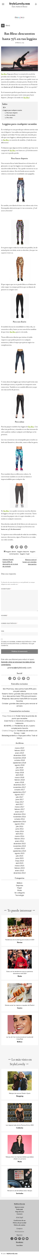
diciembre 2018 (20, 755)
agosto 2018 (19, 765)
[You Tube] (28, 678)
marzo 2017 (19, 807)
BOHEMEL (8, 726)
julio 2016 (19, 826)
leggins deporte (23, 551)
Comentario (6, 589)
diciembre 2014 (20, 873)
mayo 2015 (19, 861)
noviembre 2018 (19, 758)
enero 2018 (19, 782)
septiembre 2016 (19, 821)
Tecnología (19, 895)
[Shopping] (20, 1090)
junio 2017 (20, 799)
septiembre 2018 (19, 763)
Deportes (19, 885)
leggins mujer (25, 554)
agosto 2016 (19, 824)
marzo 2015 (19, 865)
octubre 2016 (19, 819)
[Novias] (20, 936)
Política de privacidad (19, 1223)
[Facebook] (9, 678)
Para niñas (10, 117)
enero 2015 (19, 870)
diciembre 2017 (20, 785)
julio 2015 (19, 856)
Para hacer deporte (12, 113)
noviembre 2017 (19, 787)
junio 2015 (20, 858)
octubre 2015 (19, 848)
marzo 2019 (19, 748)
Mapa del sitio (19, 1212)
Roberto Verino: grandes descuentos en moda (19, 694)
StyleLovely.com (19, 3)
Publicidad (19, 1209)
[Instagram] (18, 678)
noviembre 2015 (19, 846)
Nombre (4, 615)
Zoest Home (8, 721)
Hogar (19, 888)
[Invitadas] (20, 1187)
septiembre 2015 (19, 851)
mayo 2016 (19, 831)
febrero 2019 (20, 750)
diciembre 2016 (20, 814)
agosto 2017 (19, 794)
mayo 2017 (19, 802)
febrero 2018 (20, 780)
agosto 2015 (19, 853)
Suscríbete (19, 1245)
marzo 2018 (19, 777)
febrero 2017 (20, 809)
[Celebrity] (20, 1122)
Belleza (19, 883)
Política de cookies (19, 1225)
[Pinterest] (23, 678)
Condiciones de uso (19, 1220)
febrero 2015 (20, 868)
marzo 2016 (19, 836)
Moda (19, 890)
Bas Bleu (26, 98)
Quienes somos (19, 1207)
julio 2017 (19, 797)
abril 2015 (19, 863)
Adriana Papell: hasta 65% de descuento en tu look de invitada (10, 562)
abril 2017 (19, 804)
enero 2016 (19, 841)
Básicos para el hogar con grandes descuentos (30, 562)
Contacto (19, 1214)
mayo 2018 (19, 772)
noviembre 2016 (19, 816)
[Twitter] (14, 678)
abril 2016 (19, 834)
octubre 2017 (19, 789)
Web (2, 631)
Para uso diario (11, 115)
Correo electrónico (9, 623)
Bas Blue (4, 74)
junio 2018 (20, 770)
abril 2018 (19, 775)
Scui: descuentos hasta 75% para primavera (19, 696)
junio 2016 (20, 829)
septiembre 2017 (19, 792)
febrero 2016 (20, 838)
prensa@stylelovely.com (19, 667)
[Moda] (20, 968)
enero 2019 (19, 753)
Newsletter (19, 1242)
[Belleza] (20, 1033)
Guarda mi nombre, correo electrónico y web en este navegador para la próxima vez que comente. (18, 643)
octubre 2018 (19, 760)
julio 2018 (19, 767)
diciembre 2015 (20, 843)
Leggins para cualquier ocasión (12, 110)
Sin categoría (20, 893)
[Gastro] (20, 1002)
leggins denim (11, 551)
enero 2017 (19, 812)
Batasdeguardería (9, 735)
